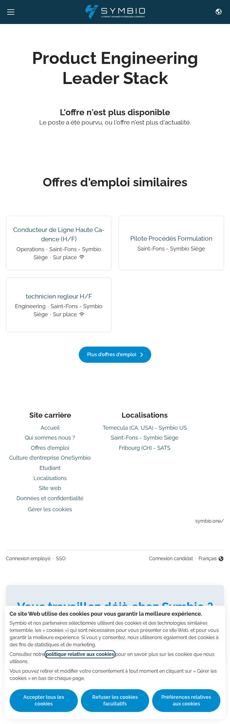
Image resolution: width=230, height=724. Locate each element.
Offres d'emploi (50, 448)
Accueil (50, 428)
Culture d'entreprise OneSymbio (50, 458)
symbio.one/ (209, 521)
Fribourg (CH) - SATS (144, 448)
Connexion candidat (171, 558)
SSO (61, 558)
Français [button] (211, 559)
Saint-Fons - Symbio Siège (144, 437)
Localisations (50, 478)
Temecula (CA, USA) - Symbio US (145, 428)
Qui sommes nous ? (50, 437)
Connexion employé (28, 558)
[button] (218, 12)
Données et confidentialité (50, 498)
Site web (50, 488)
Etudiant (50, 468)
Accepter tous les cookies (43, 700)
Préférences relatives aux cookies (186, 700)
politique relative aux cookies (80, 654)
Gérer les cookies (50, 509)
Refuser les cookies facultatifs (115, 700)
